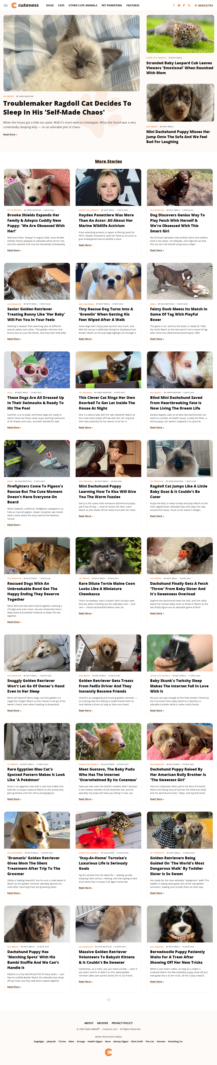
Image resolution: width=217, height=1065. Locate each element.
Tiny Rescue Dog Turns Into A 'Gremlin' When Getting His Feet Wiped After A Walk (106, 314)
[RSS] (189, 5)
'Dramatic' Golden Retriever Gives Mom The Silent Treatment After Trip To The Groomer (33, 865)
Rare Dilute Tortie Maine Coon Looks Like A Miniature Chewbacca (107, 589)
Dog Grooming (86, 304)
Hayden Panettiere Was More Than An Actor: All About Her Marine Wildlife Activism (106, 220)
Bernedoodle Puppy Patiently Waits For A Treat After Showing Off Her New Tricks (177, 957)
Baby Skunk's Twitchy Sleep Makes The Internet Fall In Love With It (179, 686)
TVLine (62, 1041)
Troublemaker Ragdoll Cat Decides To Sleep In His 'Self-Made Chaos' (67, 108)
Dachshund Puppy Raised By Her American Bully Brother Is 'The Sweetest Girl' (178, 774)
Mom (108, 1041)
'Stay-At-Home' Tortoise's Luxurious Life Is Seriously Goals (103, 863)
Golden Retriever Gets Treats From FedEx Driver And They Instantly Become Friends (106, 686)
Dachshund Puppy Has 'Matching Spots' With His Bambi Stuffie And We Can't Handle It (33, 959)
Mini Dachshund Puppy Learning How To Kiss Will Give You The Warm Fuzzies (107, 491)
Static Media (91, 1029)
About (89, 1023)
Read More (9, 134)
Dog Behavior (157, 210)
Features (132, 5)
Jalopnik (51, 1041)
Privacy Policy (122, 1023)
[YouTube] (179, 5)
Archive (102, 1023)
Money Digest (120, 1041)
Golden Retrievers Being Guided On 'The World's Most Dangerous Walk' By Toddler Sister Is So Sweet (177, 865)
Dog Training (86, 481)
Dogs (50, 5)
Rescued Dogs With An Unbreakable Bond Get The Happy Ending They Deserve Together (33, 591)
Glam (71, 1041)
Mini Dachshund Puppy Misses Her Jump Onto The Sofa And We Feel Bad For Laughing (178, 136)
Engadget (39, 1041)
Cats (61, 5)
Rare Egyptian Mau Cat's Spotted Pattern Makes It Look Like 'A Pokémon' (36, 774)
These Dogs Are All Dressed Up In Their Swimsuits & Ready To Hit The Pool (35, 403)
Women (161, 1041)
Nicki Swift (137, 1041)
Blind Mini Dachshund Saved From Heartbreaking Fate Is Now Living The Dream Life (176, 403)
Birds (153, 304)
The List (150, 1041)
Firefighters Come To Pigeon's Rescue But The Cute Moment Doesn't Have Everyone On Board (35, 494)
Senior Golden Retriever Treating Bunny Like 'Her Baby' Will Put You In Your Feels (36, 314)
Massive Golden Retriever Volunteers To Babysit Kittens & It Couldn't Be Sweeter (107, 957)
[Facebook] (174, 5)
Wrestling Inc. (175, 1041)
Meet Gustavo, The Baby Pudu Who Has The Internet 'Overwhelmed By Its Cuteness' (108, 774)
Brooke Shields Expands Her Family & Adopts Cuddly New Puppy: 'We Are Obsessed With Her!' (36, 222)
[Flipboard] (184, 5)
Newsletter (205, 5)
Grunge (81, 1041)
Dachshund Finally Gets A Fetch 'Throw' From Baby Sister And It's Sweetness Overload (179, 589)
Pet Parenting (112, 5)
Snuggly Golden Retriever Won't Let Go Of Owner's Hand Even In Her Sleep (35, 686)
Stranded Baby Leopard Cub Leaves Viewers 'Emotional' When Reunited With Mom (179, 67)
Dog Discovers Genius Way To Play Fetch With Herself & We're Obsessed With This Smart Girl (177, 222)
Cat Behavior (85, 392)
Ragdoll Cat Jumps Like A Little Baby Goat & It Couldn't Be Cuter (178, 491)
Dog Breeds (152, 126)
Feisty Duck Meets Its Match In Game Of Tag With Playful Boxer (178, 314)
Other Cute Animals (83, 5)
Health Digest (95, 1041)
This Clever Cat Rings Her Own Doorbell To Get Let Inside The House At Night (107, 403)
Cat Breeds (8, 96)
